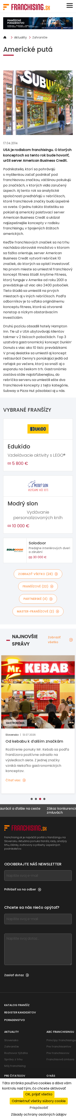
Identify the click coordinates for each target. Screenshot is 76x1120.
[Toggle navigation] (69, 5)
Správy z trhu (13, 1059)
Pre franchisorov (57, 1053)
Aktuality (20, 37)
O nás (50, 1076)
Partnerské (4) (35, 599)
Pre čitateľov (14, 1076)
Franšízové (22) (35, 586)
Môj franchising (15, 1066)
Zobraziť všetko (54, 639)
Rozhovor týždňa (16, 1053)
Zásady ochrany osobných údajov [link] (38, 1114)
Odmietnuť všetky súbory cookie (39, 1101)
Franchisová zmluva (60, 1059)
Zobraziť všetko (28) (35, 574)
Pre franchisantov (58, 1047)
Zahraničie (40, 37)
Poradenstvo (14, 1020)
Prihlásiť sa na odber (20, 889)
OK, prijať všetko (38, 1094)
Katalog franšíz (17, 1005)
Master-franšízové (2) (35, 611)
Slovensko (11, 1040)
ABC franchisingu (60, 1032)
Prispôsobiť (39, 1107)
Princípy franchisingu (61, 1040)
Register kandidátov (20, 1012)
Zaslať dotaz (14, 975)
